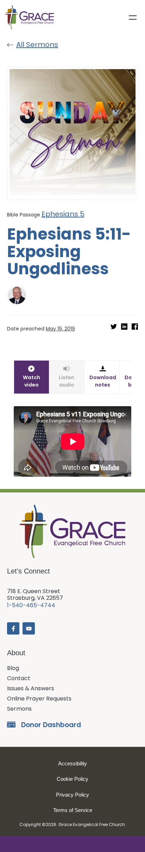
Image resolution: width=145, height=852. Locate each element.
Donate (72, 844)
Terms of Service (72, 810)
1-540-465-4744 (31, 605)
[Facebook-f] (13, 628)
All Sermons (37, 44)
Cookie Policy (72, 779)
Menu (132, 17)
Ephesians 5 (63, 214)
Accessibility (72, 763)
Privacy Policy (72, 795)
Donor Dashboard (51, 725)
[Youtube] (29, 628)
